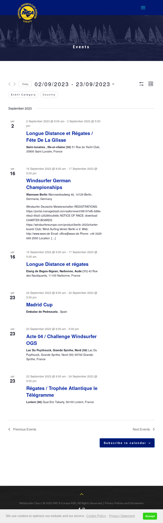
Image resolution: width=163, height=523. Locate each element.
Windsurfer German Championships (48, 183)
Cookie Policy (96, 516)
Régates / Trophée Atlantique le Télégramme (61, 391)
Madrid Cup (39, 304)
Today (25, 84)
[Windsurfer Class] (27, 13)
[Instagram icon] (83, 509)
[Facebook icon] (79, 509)
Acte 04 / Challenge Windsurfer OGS (61, 339)
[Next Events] (15, 84)
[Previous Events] (9, 84)
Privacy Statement (122, 516)
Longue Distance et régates (57, 264)
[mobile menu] (143, 7)
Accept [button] (150, 516)
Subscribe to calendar (125, 443)
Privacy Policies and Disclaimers (124, 503)
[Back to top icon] (81, 494)
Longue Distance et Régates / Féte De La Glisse (59, 136)
